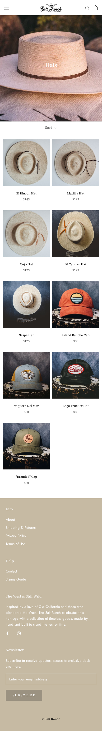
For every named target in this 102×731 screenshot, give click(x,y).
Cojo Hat (26, 264)
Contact (11, 571)
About (10, 519)
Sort (49, 127)
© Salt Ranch (51, 719)
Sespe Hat (26, 335)
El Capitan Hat (75, 264)
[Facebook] (7, 633)
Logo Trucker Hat (76, 406)
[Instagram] (19, 633)
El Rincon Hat (26, 193)
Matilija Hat (75, 193)
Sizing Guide (16, 579)
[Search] (87, 8)
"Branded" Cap (26, 477)
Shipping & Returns (21, 527)
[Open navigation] (6, 8)
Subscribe (24, 695)
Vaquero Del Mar (26, 406)
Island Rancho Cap (75, 335)
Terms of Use (15, 543)
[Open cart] (96, 7)
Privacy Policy (16, 535)
